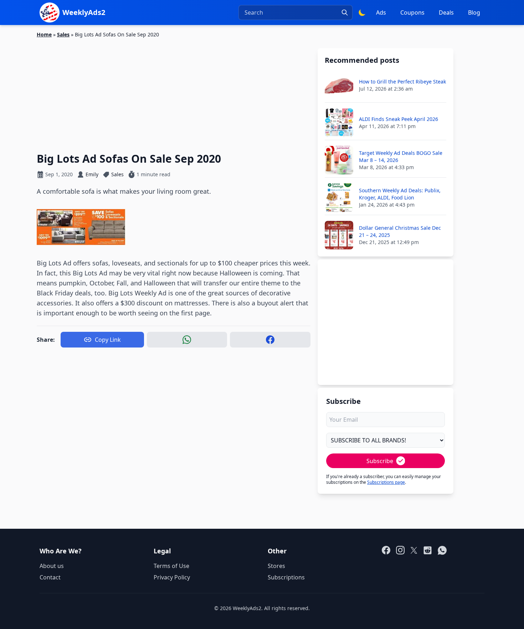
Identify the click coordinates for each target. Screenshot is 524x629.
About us (52, 566)
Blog (474, 12)
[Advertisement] (173, 91)
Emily (92, 174)
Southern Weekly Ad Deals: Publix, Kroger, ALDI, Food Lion (400, 194)
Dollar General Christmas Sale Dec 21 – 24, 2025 (400, 231)
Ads (381, 12)
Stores (276, 566)
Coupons (412, 12)
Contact (50, 577)
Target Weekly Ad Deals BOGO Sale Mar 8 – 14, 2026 (400, 156)
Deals (446, 12)
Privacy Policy (172, 577)
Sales (63, 34)
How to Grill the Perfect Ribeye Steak (402, 81)
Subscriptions (286, 577)
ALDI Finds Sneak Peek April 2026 (398, 119)
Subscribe (379, 461)
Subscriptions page (386, 482)
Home (44, 34)
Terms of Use (171, 566)
